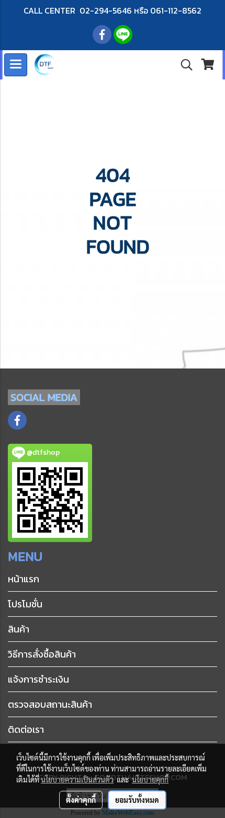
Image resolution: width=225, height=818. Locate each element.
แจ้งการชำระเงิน (38, 679)
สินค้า (18, 629)
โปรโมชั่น (25, 604)
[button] (183, 65)
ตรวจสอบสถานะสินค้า (50, 704)
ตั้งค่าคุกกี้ (81, 799)
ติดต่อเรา (26, 729)
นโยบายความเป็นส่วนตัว (77, 779)
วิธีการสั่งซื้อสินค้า (42, 654)
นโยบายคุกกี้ (150, 779)
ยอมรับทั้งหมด (137, 799)
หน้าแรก (23, 579)
